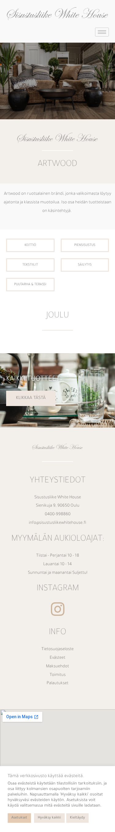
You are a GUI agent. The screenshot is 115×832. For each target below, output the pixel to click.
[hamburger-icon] (102, 32)
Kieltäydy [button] (77, 818)
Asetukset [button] (19, 818)
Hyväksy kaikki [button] (49, 818)
